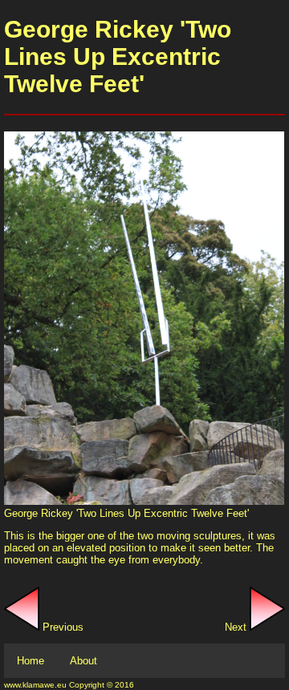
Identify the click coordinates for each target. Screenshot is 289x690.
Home (30, 661)
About (83, 661)
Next (237, 627)
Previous (61, 627)
